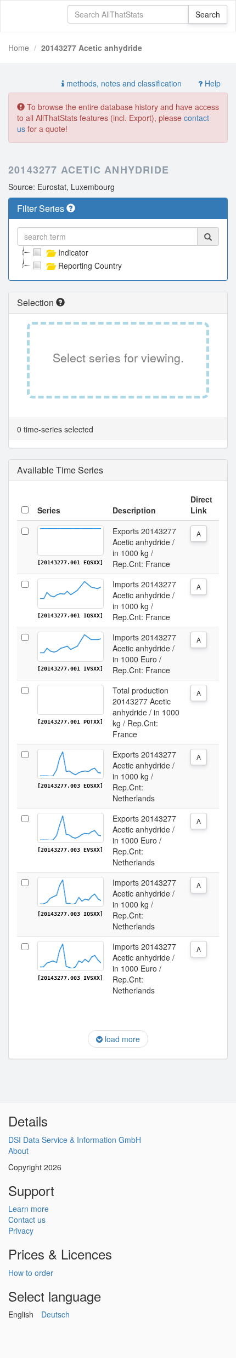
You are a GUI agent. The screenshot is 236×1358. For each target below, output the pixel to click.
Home (18, 47)
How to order (30, 1272)
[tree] (118, 259)
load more (121, 1038)
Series (48, 510)
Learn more (28, 1208)
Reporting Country (90, 265)
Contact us (27, 1219)
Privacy (20, 1230)
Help (212, 83)
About (18, 1150)
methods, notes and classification (123, 83)
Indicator (73, 252)
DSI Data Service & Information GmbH (74, 1139)
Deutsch (55, 1314)
